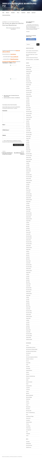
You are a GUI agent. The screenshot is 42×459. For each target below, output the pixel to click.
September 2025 (29, 71)
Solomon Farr (28, 418)
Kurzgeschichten (29, 385)
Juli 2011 (27, 297)
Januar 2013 (28, 262)
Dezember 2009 (29, 333)
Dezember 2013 (28, 241)
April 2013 (28, 257)
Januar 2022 (28, 130)
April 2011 (27, 303)
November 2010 (29, 312)
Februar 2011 (28, 306)
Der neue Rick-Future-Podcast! (31, 52)
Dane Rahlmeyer (7, 97)
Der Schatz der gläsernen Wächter (11, 95)
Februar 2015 (28, 232)
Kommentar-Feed (29, 445)
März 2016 (28, 207)
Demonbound (28, 353)
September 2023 (29, 96)
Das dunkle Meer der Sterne (30, 347)
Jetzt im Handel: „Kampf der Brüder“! (32, 50)
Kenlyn (27, 383)
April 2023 (28, 103)
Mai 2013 (27, 255)
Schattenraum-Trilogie (29, 416)
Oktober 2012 (28, 268)
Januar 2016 (28, 211)
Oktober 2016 (28, 197)
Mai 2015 (27, 226)
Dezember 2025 (29, 67)
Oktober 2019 (28, 170)
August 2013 (28, 249)
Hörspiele (13, 12)
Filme (18, 12)
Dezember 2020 (29, 153)
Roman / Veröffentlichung (30, 412)
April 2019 (28, 172)
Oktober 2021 (28, 136)
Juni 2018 (27, 184)
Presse (27, 404)
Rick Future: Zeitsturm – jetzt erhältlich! (32, 59)
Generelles (28, 366)
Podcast (27, 401)
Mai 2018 (27, 186)
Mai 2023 (27, 101)
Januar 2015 (28, 234)
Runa (27, 414)
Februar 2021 (28, 149)
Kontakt (28, 12)
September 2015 (29, 218)
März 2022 (28, 126)
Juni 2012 (27, 276)
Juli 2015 (27, 222)
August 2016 (28, 201)
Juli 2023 (27, 98)
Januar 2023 (28, 109)
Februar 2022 (28, 128)
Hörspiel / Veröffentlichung (30, 376)
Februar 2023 (28, 107)
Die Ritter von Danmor (29, 358)
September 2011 (29, 293)
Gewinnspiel (28, 368)
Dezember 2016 (28, 193)
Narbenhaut (28, 399)
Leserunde (28, 389)
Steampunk (17, 97)
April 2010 (28, 326)
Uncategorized (28, 429)
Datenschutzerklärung (6, 15)
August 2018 (28, 182)
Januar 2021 (28, 151)
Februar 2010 (28, 329)
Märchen (27, 393)
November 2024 (29, 82)
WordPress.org (28, 447)
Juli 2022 (27, 121)
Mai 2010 (27, 324)
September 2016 (29, 199)
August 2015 (28, 220)
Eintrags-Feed (28, 443)
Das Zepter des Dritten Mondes (31, 351)
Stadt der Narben (29, 422)
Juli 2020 (27, 163)
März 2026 (28, 65)
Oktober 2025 (28, 69)
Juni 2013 (27, 253)
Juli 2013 (27, 251)
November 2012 (29, 266)
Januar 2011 (28, 308)
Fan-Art (27, 360)
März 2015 (28, 230)
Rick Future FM (28, 410)
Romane (7, 12)
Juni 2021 (27, 142)
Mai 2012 (27, 278)
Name (3, 124)
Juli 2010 (27, 320)
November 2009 (29, 335)
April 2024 (28, 88)
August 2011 (28, 295)
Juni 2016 (27, 203)
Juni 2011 (27, 299)
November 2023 (29, 92)
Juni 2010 (27, 322)
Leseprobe (28, 387)
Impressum (33, 12)
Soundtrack (28, 420)
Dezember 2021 (28, 132)
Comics (27, 345)
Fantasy (13, 97)
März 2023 (28, 105)
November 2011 (28, 289)
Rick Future (28, 408)
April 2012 (28, 280)
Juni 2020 (27, 165)
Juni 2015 (27, 224)
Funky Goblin (28, 362)
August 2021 (28, 138)
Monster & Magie (29, 397)
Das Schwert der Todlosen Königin (31, 349)
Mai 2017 (27, 188)
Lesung (27, 391)
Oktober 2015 (28, 216)
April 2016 (28, 205)
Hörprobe (27, 374)
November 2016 (29, 195)
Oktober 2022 (28, 115)
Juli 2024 (27, 86)
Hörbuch (27, 372)
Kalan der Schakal (29, 381)
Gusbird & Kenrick (29, 370)
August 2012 (28, 272)
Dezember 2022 (28, 111)
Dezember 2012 (28, 264)
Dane (3, 12)
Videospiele (28, 433)
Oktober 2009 (28, 337)
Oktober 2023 (28, 94)
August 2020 (28, 161)
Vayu (27, 431)
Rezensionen (6, 96)
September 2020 (29, 159)
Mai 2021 (27, 144)
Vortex (27, 435)
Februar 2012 (28, 283)
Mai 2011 (27, 301)
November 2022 (29, 113)
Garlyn (27, 364)
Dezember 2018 (28, 174)
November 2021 (29, 134)
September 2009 (29, 339)
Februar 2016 (28, 209)
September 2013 (29, 247)
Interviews (28, 378)
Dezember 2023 (29, 90)
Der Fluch (27, 355)
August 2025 (28, 73)
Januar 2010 (28, 331)
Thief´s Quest (28, 427)
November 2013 (29, 243)
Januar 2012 (28, 285)
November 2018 (29, 176)
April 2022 (28, 124)
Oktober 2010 (28, 314)
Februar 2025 (28, 80)
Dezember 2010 (29, 310)
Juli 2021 (27, 140)
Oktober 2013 (28, 245)
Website (4, 135)
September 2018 (29, 180)
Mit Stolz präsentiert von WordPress (16, 456)
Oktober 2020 (28, 157)
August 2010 (28, 318)
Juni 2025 (27, 75)
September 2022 (29, 117)
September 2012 (29, 270)
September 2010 (29, 316)
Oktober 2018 (28, 178)
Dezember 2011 (28, 287)
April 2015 (28, 228)
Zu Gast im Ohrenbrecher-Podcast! (32, 57)
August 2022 (28, 119)
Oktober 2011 (28, 291)
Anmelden (28, 441)
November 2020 (29, 155)
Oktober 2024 (28, 84)
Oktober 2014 (28, 239)
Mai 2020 (27, 167)
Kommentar (4, 110)
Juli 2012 (27, 274)
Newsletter (23, 12)
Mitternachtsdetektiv (29, 395)
